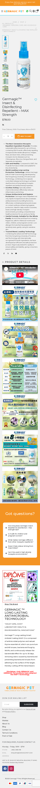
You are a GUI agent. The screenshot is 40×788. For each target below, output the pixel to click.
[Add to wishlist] (36, 100)
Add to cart (26, 136)
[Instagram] (11, 768)
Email (16, 253)
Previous (5, 37)
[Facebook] (5, 768)
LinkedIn (12, 253)
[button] (30, 11)
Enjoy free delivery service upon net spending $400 (20, 3)
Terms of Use (30, 709)
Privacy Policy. (10, 711)
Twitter (8, 253)
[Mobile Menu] (2, 11)
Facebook (4, 253)
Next (5, 89)
